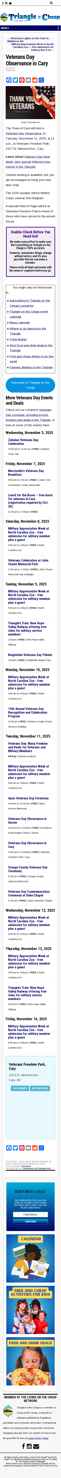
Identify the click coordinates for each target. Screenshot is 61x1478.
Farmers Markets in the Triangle (31, 367)
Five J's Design (38, 1461)
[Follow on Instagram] (6, 3)
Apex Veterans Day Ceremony (28, 798)
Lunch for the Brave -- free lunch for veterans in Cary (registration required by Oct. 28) (30, 500)
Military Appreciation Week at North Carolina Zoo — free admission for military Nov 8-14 (32, 47)
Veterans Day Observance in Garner (27, 820)
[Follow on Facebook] (3, 3)
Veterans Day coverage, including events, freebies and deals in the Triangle (28, 415)
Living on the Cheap (38, 1438)
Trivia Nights (18, 339)
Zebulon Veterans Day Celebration (23, 442)
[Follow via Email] (10, 3)
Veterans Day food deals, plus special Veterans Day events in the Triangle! (28, 162)
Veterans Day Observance (24, 133)
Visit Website (20, 1088)
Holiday (26, 1166)
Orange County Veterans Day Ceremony (27, 869)
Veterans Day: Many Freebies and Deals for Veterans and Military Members (28, 747)
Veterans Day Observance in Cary (27, 845)
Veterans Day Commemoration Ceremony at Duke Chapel (29, 893)
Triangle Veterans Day (36, 1168)
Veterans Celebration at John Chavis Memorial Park (28, 562)
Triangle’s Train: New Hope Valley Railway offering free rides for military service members (27, 628)
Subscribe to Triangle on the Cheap (30, 385)
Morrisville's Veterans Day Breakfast (26, 473)
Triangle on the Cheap (30, 17)
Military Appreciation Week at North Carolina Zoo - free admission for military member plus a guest (29, 534)
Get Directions (40, 1088)
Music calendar (20, 322)
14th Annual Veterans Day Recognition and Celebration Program (27, 712)
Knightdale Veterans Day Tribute (30, 655)
